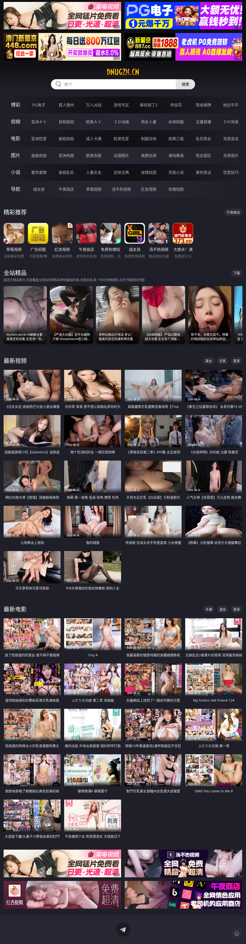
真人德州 (66, 105)
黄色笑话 (203, 172)
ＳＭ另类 (231, 121)
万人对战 (93, 105)
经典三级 (176, 138)
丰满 (208, 609)
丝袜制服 (176, 121)
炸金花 (176, 105)
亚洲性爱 (39, 138)
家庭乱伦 (66, 172)
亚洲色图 (66, 155)
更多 (236, 360)
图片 (15, 155)
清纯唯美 (176, 155)
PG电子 (38, 105)
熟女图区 (203, 155)
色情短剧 (176, 189)
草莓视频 (93, 189)
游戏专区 (121, 105)
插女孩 (39, 189)
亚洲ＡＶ (39, 121)
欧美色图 (93, 155)
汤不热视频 (121, 189)
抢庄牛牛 (231, 105)
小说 (15, 172)
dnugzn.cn (123, 72)
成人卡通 (93, 138)
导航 (15, 189)
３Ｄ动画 (121, 121)
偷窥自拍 (39, 155)
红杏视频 (148, 189)
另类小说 (176, 172)
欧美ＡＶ (93, 121)
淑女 (222, 609)
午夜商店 (66, 189)
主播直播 (203, 121)
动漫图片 (121, 155)
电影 (15, 138)
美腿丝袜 (148, 155)
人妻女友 (93, 172)
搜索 (185, 84)
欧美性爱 (121, 138)
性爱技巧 (231, 172)
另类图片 (231, 155)
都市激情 (39, 172)
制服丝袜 (148, 138)
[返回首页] (236, 933)
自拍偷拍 (66, 121)
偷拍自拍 (66, 138)
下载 (236, 273)
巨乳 (222, 360)
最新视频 (15, 361)
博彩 (15, 105)
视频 (15, 121)
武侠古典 (121, 172)
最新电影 (15, 609)
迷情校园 (148, 172)
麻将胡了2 (148, 105)
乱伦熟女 (203, 138)
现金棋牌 (203, 105)
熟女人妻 (148, 121)
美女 (208, 360)
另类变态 (231, 138)
